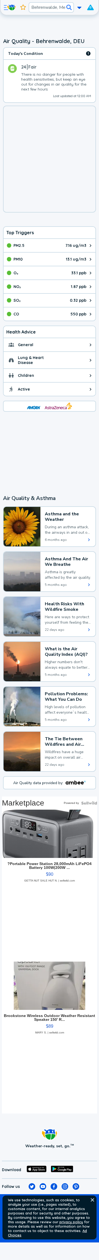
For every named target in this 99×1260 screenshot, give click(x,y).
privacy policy (71, 1222)
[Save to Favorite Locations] (23, 7)
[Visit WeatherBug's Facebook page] (54, 1186)
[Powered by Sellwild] (89, 803)
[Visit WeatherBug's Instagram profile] (65, 1186)
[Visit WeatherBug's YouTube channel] (43, 1186)
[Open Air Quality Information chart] (88, 53)
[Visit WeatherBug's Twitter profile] (32, 1186)
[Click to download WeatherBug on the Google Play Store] (62, 1170)
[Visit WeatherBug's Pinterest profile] (76, 1186)
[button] (92, 1200)
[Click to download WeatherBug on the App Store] (36, 1170)
